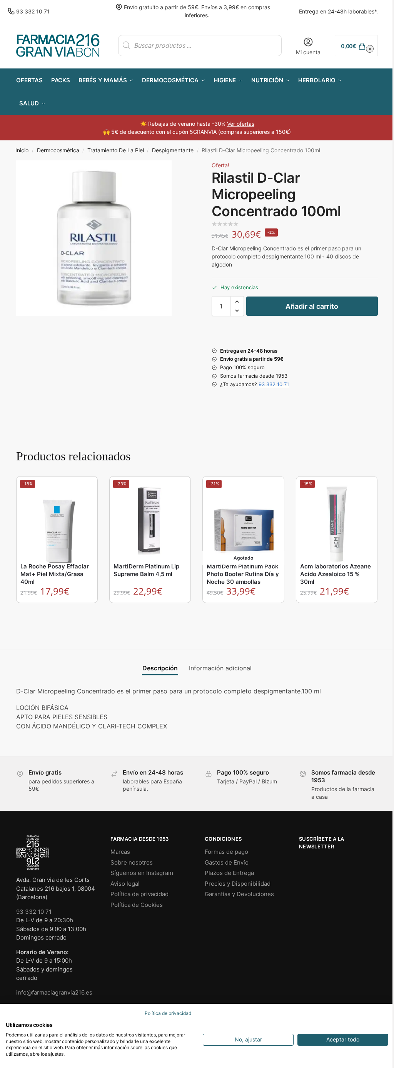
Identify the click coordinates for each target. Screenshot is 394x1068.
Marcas (120, 851)
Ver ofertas (240, 123)
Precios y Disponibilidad (237, 883)
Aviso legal (125, 883)
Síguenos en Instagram (141, 872)
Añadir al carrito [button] (57, 610)
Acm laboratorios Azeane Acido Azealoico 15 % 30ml (335, 574)
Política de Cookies (136, 904)
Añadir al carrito (311, 306)
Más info (243, 610)
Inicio (21, 150)
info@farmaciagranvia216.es (54, 992)
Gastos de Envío (227, 862)
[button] (356, 45)
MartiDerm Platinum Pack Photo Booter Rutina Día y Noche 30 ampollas (243, 574)
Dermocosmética (58, 150)
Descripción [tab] (160, 668)
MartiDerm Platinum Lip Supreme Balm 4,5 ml (146, 570)
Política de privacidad (139, 894)
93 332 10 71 (33, 11)
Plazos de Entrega (229, 872)
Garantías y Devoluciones (239, 894)
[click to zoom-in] (94, 238)
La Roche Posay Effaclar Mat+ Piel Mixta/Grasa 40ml (54, 574)
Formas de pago (226, 851)
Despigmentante (173, 150)
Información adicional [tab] (220, 668)
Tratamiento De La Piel (115, 150)
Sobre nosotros (131, 862)
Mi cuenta (308, 52)
